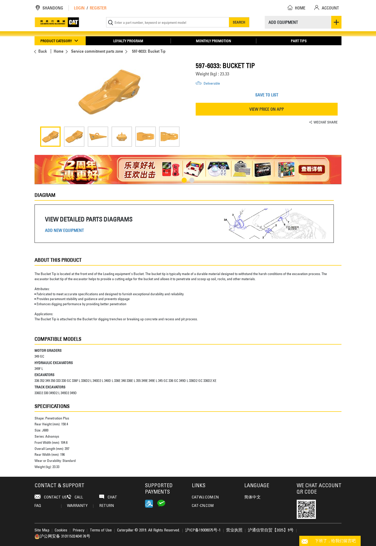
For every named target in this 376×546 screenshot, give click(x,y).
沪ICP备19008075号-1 (203, 530)
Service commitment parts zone (97, 51)
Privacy (78, 530)
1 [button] (184, 180)
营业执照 (234, 530)
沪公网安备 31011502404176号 (65, 536)
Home (58, 51)
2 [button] (191, 180)
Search (239, 22)
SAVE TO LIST (266, 94)
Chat (112, 497)
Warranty (77, 506)
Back (42, 51)
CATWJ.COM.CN (205, 497)
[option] (109, 92)
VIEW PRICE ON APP (266, 109)
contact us (55, 497)
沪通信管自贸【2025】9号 (271, 530)
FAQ (38, 506)
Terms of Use (101, 530)
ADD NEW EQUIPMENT (64, 230)
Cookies (61, 530)
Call (78, 497)
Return (106, 506)
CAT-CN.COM (203, 506)
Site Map (42, 530)
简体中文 (252, 497)
